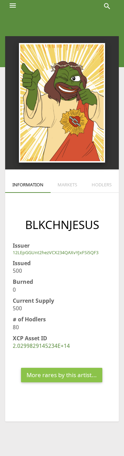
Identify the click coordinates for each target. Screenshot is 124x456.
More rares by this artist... (62, 375)
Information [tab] (27, 185)
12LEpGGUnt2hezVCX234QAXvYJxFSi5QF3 (56, 252)
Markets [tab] (67, 185)
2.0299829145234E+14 (41, 346)
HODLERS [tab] (102, 185)
